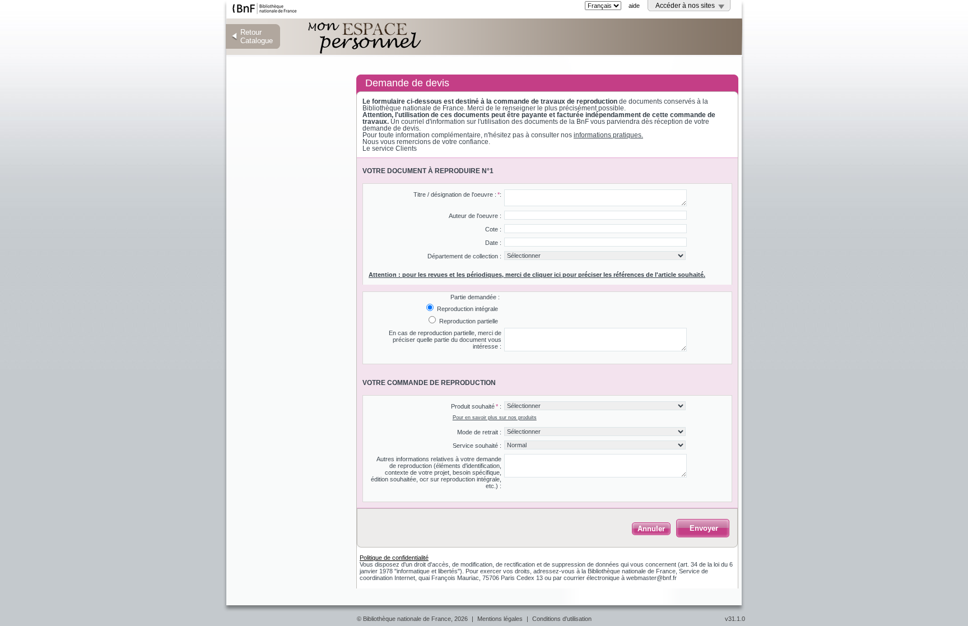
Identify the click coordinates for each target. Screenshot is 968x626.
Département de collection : (464, 256)
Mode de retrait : (479, 432)
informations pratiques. (608, 135)
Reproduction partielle (468, 321)
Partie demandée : (475, 297)
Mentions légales (500, 618)
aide (634, 5)
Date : (493, 242)
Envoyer (704, 528)
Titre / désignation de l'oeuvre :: (457, 194)
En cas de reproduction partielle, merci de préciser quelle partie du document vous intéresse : (445, 340)
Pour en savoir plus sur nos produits (495, 417)
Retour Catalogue (256, 36)
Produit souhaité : (476, 406)
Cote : (493, 229)
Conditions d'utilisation (562, 618)
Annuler (651, 529)
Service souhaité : (477, 445)
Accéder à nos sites (685, 5)
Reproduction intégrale (466, 308)
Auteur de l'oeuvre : (475, 215)
